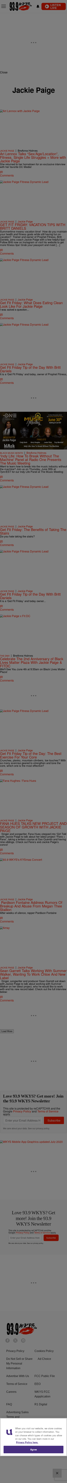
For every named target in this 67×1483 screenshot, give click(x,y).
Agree (33, 1449)
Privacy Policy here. (27, 1442)
